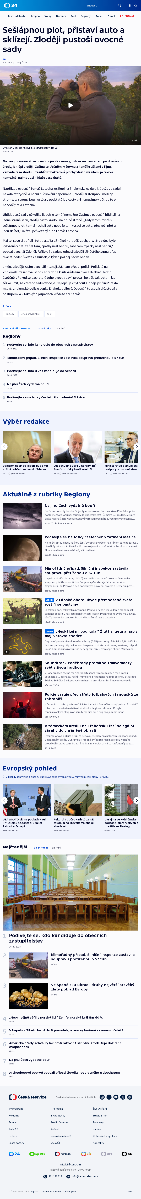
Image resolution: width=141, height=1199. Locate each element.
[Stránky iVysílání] (63, 1153)
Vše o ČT (56, 1143)
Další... (99, 16)
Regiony (86, 16)
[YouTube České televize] (116, 1097)
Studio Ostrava (59, 1122)
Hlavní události (16, 16)
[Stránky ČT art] (106, 1153)
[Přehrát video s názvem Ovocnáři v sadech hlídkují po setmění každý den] (70, 105)
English (34, 1191)
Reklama (14, 1115)
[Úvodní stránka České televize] (28, 1097)
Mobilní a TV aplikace (105, 1136)
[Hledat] (119, 5)
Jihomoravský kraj (30, 313)
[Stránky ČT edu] (127, 1153)
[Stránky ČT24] (14, 1153)
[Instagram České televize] (102, 1097)
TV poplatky (58, 1115)
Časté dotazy (16, 1143)
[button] (70, 105)
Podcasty (98, 1122)
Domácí (61, 16)
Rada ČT (13, 1129)
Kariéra (97, 1129)
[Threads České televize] (129, 1097)
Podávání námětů (61, 1136)
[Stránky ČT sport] (37, 1153)
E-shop (13, 1136)
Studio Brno (100, 1115)
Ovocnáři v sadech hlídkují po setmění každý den (28, 147)
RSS (130, 1191)
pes (5, 58)
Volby (48, 16)
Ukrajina (35, 16)
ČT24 (49, 313)
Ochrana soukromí (51, 1191)
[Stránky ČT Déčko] (86, 1153)
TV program (16, 1108)
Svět (73, 16)
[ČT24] (10, 5)
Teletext (14, 1122)
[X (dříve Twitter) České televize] (123, 1097)
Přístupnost (71, 1191)
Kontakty (98, 1143)
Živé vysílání (100, 1108)
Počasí (54, 1129)
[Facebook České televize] (109, 1097)
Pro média (57, 1108)
